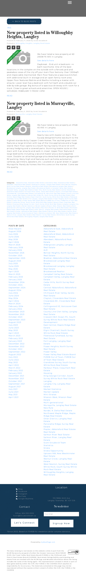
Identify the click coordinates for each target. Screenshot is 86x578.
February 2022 (16, 371)
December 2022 (17, 344)
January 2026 (15, 250)
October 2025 (15, 256)
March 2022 (14, 368)
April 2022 (14, 365)
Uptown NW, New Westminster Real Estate (62, 213)
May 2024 (13, 298)
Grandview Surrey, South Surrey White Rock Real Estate (32, 202)
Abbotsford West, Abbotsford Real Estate (60, 183)
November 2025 (16, 253)
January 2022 (15, 373)
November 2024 (17, 282)
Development (51, 322)
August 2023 (15, 322)
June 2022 (14, 360)
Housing (16, 204)
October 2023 (15, 317)
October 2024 (16, 285)
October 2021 (15, 381)
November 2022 (16, 346)
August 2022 (15, 355)
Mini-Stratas (50, 395)
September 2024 (17, 288)
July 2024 (13, 293)
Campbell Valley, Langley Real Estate (20, 190)
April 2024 (14, 301)
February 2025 (16, 277)
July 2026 (13, 234)
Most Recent (15, 229)
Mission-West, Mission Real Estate (59, 206)
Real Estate (43, 211)
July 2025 (13, 263)
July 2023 (13, 325)
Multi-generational (53, 403)
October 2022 (15, 349)
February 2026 (16, 248)
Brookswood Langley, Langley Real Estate (21, 188)
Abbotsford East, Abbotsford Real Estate (30, 183)
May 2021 (13, 395)
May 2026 (13, 239)
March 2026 (14, 245)
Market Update (40, 206)
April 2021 (14, 397)
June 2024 (14, 296)
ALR (63, 184)
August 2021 (15, 387)
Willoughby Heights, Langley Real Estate (33, 43)
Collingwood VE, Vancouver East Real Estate (50, 193)
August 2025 (15, 261)
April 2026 (14, 242)
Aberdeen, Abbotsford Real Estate (19, 184)
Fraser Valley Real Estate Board (34, 200)
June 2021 (13, 392)
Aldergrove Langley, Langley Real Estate (46, 184)
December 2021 (16, 376)
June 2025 (14, 266)
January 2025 (15, 280)
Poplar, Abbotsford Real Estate (27, 211)
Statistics (42, 213)
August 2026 (15, 231)
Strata (47, 448)
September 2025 (17, 258)
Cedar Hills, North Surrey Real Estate (47, 190)
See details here (45, 61)
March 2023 (14, 336)
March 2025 (14, 274)
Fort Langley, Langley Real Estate (41, 198)
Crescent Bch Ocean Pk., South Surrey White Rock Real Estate (49, 195)
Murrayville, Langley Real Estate (29, 114)
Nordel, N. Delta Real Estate (59, 207)
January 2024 (15, 309)
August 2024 (15, 290)
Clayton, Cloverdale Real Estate (66, 191)
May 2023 (13, 330)
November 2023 (16, 314)
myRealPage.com (48, 542)
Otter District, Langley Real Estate (47, 209)
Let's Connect (24, 522)
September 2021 (17, 384)
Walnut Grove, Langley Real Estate (19, 215)
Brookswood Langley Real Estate (61, 186)
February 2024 (16, 306)
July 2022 (13, 357)
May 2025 (13, 269)
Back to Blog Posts (25, 21)
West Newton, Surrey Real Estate (44, 215)
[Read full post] (21, 59)
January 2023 (15, 341)
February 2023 (16, 338)
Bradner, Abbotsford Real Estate (37, 186)
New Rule (44, 207)
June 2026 (14, 237)
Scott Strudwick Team (30, 213)
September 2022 (17, 352)
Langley (66, 204)
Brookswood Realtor (44, 188)
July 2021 (13, 389)
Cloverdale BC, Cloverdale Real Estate (20, 193)
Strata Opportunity (53, 451)
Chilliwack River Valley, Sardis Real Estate (39, 191)
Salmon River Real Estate (57, 211)
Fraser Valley (17, 200)
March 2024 (15, 304)
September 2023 (17, 320)
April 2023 (14, 333)
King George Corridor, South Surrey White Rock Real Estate (41, 204)
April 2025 (14, 272)
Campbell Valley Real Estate (62, 188)
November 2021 (16, 379)
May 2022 (13, 362)
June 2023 (14, 328)
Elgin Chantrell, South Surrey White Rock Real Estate (50, 197)
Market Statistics (28, 206)
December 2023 (17, 312)
